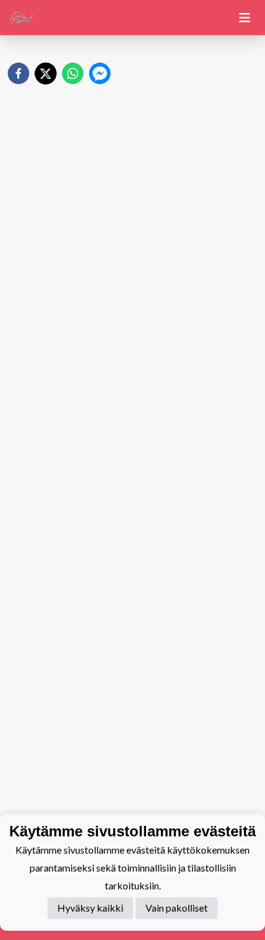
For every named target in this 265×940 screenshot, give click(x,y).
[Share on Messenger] (100, 73)
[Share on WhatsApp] (73, 73)
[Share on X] (46, 73)
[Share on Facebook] (18, 73)
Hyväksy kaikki (90, 907)
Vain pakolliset (176, 907)
